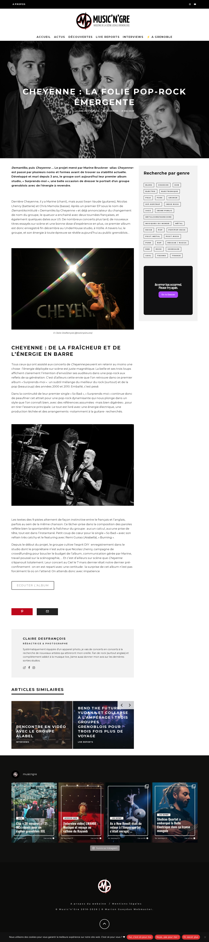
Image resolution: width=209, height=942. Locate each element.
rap (159, 243)
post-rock (172, 236)
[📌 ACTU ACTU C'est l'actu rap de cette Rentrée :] (34, 812)
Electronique (169, 191)
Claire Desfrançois (87, 111)
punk (148, 243)
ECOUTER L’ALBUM (33, 585)
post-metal (152, 236)
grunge (173, 198)
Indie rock (172, 204)
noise (148, 230)
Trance (176, 255)
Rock (159, 249)
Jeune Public (164, 210)
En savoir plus (191, 937)
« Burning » (106, 537)
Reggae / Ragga (177, 243)
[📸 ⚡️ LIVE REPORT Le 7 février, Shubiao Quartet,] (175, 812)
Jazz (148, 210)
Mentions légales (127, 904)
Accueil (44, 37)
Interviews (133, 37)
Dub (177, 185)
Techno (161, 255)
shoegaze (173, 249)
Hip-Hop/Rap (152, 204)
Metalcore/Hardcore (158, 217)
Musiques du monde (157, 223)
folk (148, 198)
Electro (150, 191)
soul (148, 255)
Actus (59, 37)
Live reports (108, 37)
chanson (163, 185)
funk (160, 198)
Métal (179, 223)
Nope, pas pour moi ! (167, 937)
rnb (147, 249)
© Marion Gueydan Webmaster (126, 909)
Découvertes (80, 37)
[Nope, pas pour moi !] (205, 937)
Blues (148, 185)
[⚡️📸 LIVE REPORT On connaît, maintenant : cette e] (128, 812)
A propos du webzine (88, 904)
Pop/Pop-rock (177, 230)
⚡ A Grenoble (159, 37)
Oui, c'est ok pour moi (140, 937)
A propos (19, 4)
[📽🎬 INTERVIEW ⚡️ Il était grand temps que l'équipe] (81, 812)
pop (160, 230)
